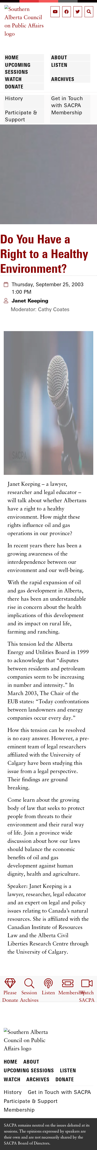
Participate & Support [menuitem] (21, 116)
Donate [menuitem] (14, 86)
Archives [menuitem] (62, 79)
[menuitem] (10, 991)
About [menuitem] (59, 57)
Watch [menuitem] (13, 79)
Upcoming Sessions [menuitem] (18, 68)
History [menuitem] (14, 98)
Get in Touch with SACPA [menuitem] (67, 101)
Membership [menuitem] (66, 112)
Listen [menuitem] (59, 65)
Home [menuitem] (12, 57)
